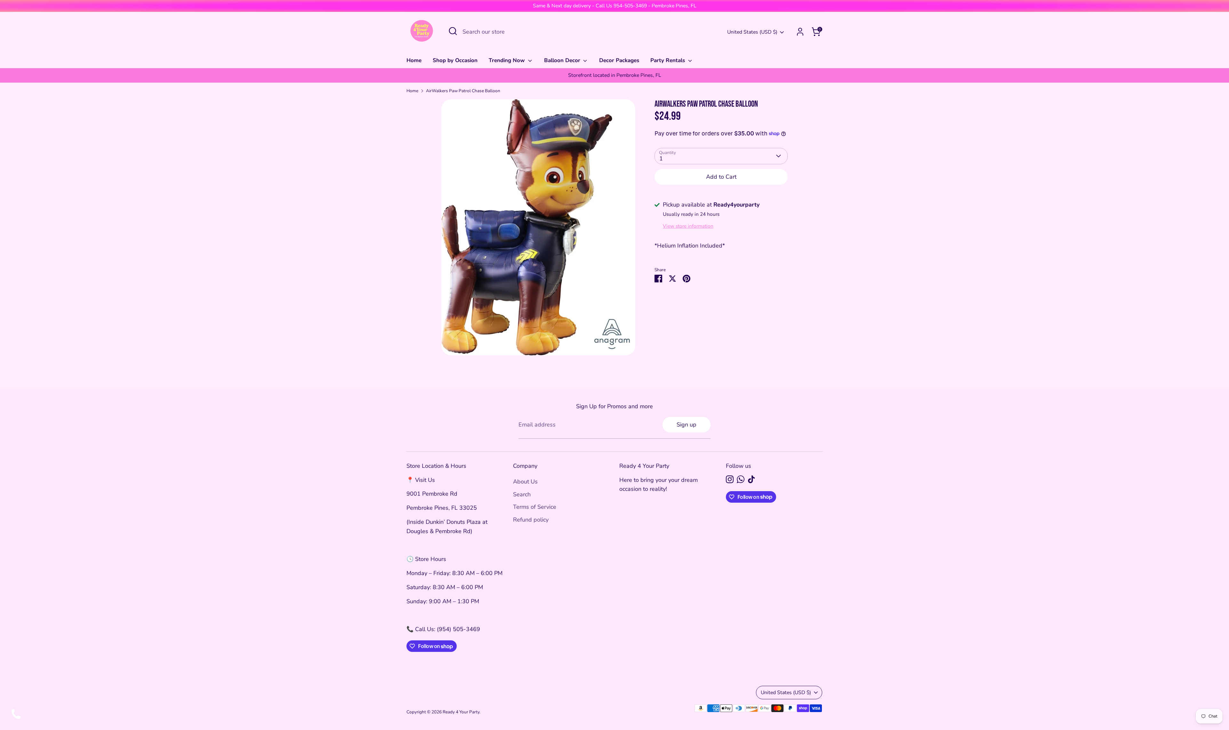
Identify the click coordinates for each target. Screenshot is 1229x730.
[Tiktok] (751, 479)
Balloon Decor (563, 60)
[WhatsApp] (740, 479)
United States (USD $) (752, 32)
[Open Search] (452, 31)
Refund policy (531, 519)
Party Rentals (668, 60)
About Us (525, 481)
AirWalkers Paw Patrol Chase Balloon (463, 91)
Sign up (686, 424)
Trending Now (507, 60)
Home (414, 60)
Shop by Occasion (455, 60)
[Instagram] (730, 479)
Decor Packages (619, 60)
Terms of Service (534, 507)
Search (522, 494)
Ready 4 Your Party (461, 712)
